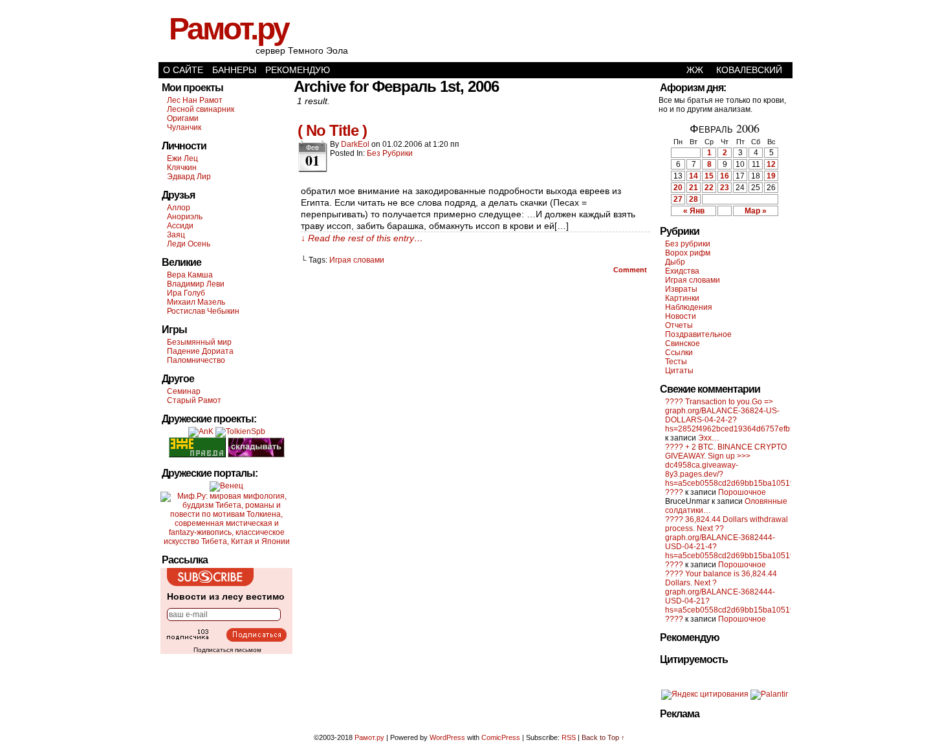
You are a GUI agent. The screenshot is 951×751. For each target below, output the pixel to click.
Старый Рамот (194, 400)
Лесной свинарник (200, 109)
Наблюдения (688, 307)
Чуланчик (184, 127)
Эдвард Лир (189, 176)
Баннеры (234, 70)
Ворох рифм (687, 252)
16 (724, 175)
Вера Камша (190, 274)
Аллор (178, 207)
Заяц (176, 234)
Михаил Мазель (196, 302)
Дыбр (675, 262)
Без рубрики (390, 153)
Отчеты (679, 325)
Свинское (682, 343)
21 (693, 187)
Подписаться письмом (227, 649)
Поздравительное (698, 334)
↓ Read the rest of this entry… (362, 238)
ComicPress (500, 737)
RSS (569, 737)
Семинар (184, 391)
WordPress (447, 737)
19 (771, 175)
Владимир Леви (195, 283)
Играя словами (356, 260)
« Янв (694, 210)
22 (709, 187)
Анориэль (184, 216)
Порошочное (742, 492)
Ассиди (180, 225)
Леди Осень (188, 243)
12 (771, 164)
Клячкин (182, 167)
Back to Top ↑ (603, 737)
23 (724, 187)
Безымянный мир (199, 342)
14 (693, 175)
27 (678, 199)
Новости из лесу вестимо (226, 596)
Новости (680, 316)
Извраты (681, 289)
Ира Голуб (186, 293)
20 (678, 187)
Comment (631, 270)
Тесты (676, 361)
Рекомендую (297, 70)
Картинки (682, 298)
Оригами (183, 118)
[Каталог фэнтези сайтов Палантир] (769, 694)
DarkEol (355, 144)
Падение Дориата (200, 351)
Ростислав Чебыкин (203, 311)
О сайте (183, 70)
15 (709, 175)
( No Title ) (332, 130)
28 (693, 199)
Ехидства (682, 271)
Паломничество (196, 360)
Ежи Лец (182, 158)
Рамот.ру (229, 29)
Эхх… (708, 437)
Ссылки (679, 352)
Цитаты (679, 370)
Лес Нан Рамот (195, 100)
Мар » (756, 210)
